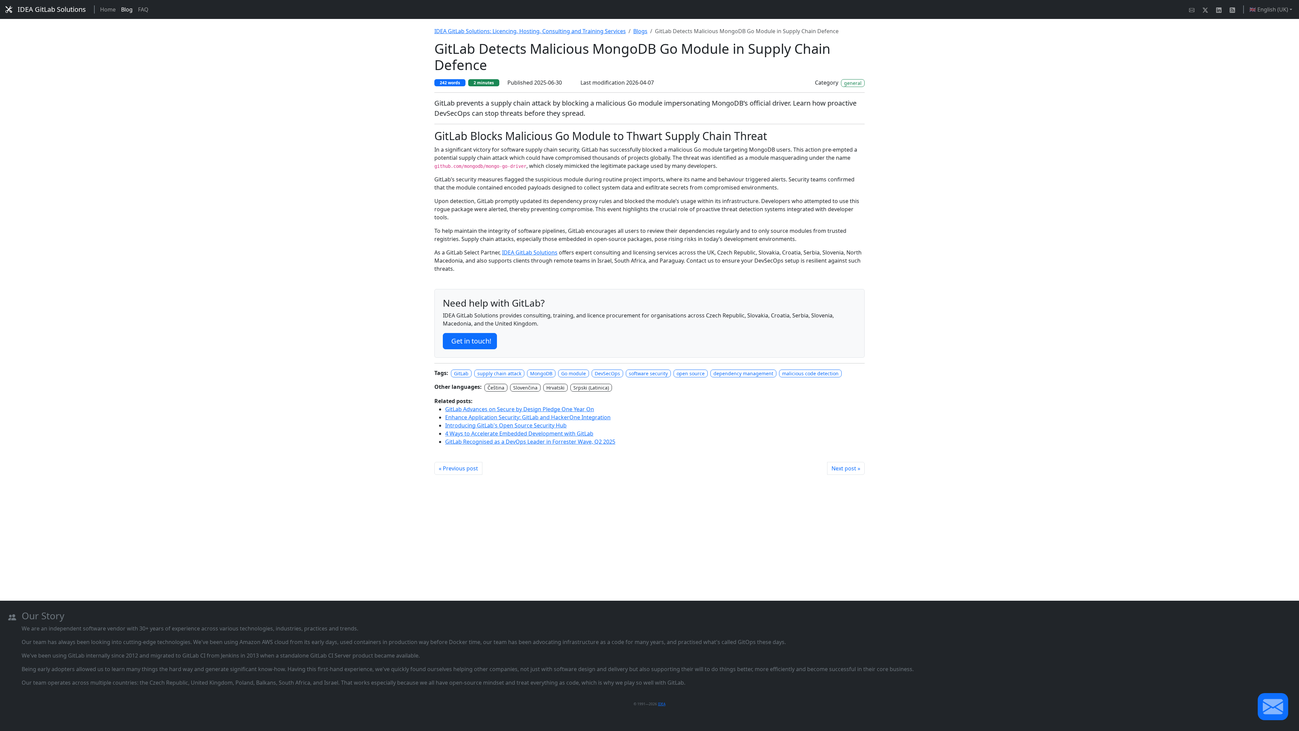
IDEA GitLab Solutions (52, 9)
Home (108, 9)
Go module (573, 373)
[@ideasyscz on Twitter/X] (1206, 9)
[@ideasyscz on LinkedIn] (1220, 9)
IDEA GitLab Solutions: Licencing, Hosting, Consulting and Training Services (530, 31)
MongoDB (541, 373)
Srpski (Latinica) (591, 387)
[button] (1273, 706)
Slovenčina (525, 387)
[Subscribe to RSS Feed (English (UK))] (1233, 9)
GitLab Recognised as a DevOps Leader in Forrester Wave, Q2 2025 (530, 441)
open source (691, 373)
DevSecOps (607, 373)
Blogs (640, 31)
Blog (127, 9)
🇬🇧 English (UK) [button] (1268, 9)
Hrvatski (555, 387)
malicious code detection (810, 373)
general (853, 83)
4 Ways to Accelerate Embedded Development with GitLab (519, 433)
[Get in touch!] (1193, 9)
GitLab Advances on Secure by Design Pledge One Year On (519, 409)
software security (648, 373)
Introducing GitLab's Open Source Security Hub (506, 425)
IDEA (661, 704)
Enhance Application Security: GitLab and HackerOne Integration (528, 417)
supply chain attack (499, 373)
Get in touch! (471, 341)
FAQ (143, 9)
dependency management (743, 373)
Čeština (495, 387)
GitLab (461, 373)
